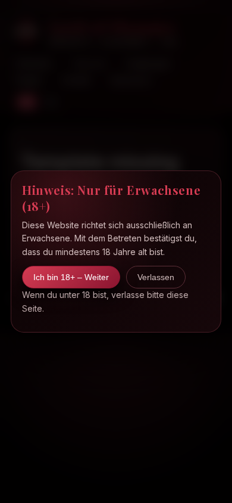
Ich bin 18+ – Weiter (71, 277)
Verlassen (155, 277)
